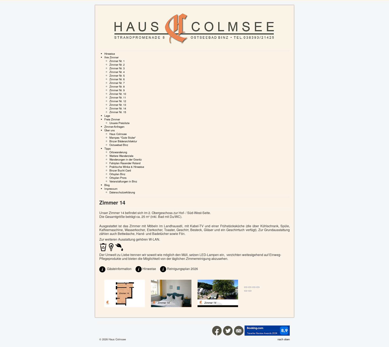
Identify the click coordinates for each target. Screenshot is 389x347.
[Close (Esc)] (245, 287)
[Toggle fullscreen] (253, 287)
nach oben (284, 339)
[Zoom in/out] (258, 287)
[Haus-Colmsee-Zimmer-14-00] (124, 293)
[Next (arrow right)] (249, 290)
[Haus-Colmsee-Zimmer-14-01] (171, 293)
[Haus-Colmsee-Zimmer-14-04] (218, 293)
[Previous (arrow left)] (245, 290)
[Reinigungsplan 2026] (163, 268)
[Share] (249, 287)
